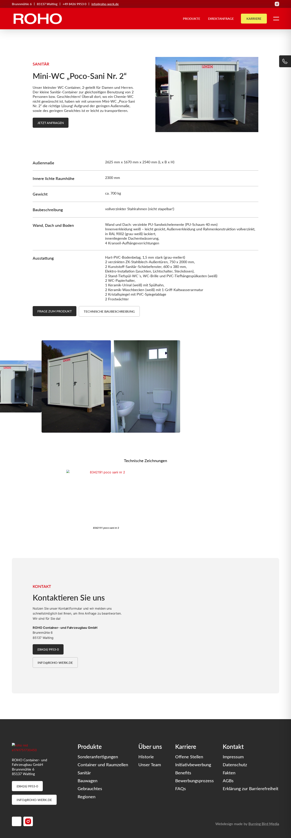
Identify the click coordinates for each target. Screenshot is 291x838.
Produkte (191, 18)
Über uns (150, 746)
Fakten (229, 773)
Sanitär (84, 773)
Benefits (183, 773)
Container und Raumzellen (103, 764)
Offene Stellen (189, 756)
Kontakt (233, 746)
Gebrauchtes (90, 788)
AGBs (228, 780)
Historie (146, 756)
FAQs (180, 788)
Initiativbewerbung (193, 764)
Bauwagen (87, 780)
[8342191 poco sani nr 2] (106, 497)
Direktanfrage (221, 18)
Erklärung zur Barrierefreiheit (250, 788)
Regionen (86, 796)
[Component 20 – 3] (277, 4)
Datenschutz (235, 764)
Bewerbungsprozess (194, 780)
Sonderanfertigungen (98, 756)
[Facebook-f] (270, 4)
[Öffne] (276, 18)
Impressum (233, 756)
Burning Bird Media (263, 823)
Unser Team (149, 764)
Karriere (185, 746)
